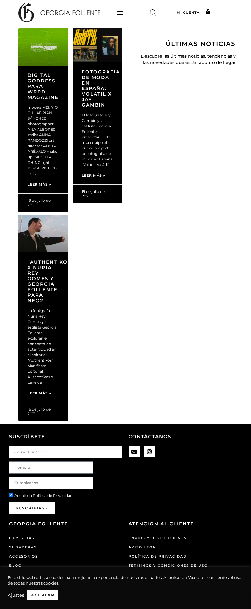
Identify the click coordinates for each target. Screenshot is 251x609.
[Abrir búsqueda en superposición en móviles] (153, 12)
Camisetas (22, 538)
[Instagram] (149, 451)
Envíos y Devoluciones (158, 538)
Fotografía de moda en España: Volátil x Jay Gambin (101, 88)
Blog (15, 565)
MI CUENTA (188, 12)
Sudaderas (23, 547)
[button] (120, 12)
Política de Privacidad (53, 495)
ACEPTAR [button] (43, 594)
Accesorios (23, 556)
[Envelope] (134, 451)
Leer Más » (39, 184)
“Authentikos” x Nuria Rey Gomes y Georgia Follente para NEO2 (51, 281)
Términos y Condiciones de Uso (168, 565)
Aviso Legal (143, 547)
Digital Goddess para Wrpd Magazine (43, 86)
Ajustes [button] (16, 595)
